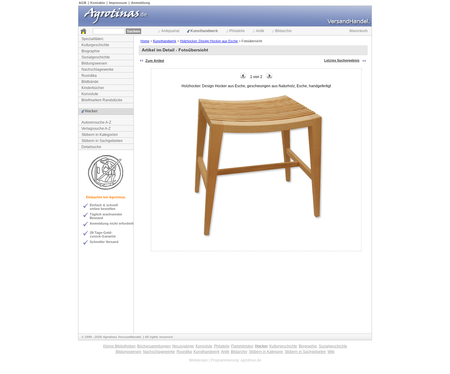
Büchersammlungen (154, 346)
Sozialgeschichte (95, 57)
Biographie (90, 51)
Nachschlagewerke (97, 69)
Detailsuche (91, 147)
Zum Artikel (154, 60)
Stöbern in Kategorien (99, 135)
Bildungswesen (94, 63)
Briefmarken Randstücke (101, 100)
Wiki (331, 352)
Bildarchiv (283, 31)
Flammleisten (242, 346)
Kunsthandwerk (204, 31)
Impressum (118, 3)
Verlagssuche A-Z (96, 128)
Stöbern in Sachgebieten (102, 141)
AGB (82, 3)
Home (145, 41)
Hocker (91, 111)
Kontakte (97, 3)
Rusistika (89, 75)
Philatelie (237, 31)
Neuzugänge (183, 346)
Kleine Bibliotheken (119, 346)
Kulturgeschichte (95, 45)
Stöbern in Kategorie (266, 352)
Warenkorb (358, 31)
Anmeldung (140, 3)
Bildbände (90, 82)
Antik (260, 31)
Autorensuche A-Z (96, 122)
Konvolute (89, 94)
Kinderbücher (92, 88)
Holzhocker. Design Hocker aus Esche (209, 41)
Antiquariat (170, 31)
